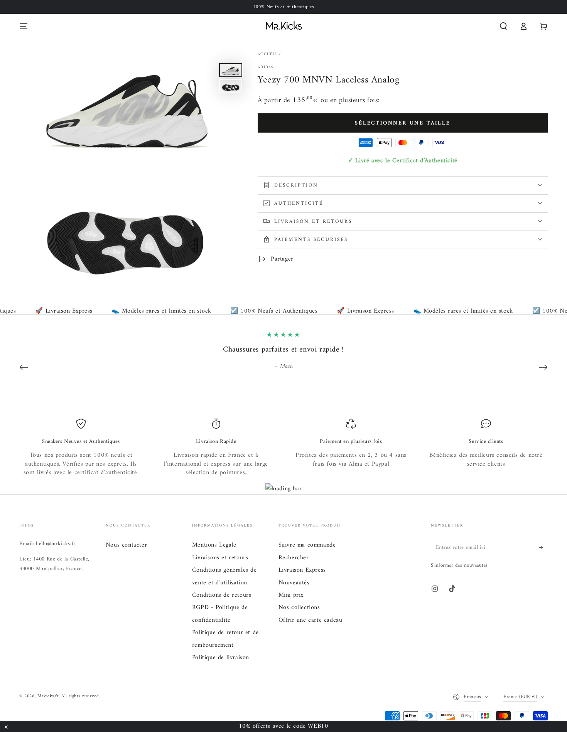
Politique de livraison (220, 657)
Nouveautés (294, 582)
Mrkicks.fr (48, 696)
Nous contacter (126, 545)
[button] (503, 26)
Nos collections (299, 607)
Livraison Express (302, 570)
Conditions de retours (221, 595)
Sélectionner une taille (402, 123)
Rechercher (293, 557)
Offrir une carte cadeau (310, 620)
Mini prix (291, 595)
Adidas (266, 67)
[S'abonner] (543, 547)
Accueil (267, 54)
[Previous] (23, 367)
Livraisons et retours (220, 557)
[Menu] (24, 26)
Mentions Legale (214, 545)
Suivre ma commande (307, 545)
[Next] (543, 367)
